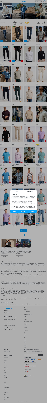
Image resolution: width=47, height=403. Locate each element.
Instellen (14, 211)
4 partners (27, 198)
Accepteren (32, 211)
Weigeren (23, 211)
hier (16, 206)
